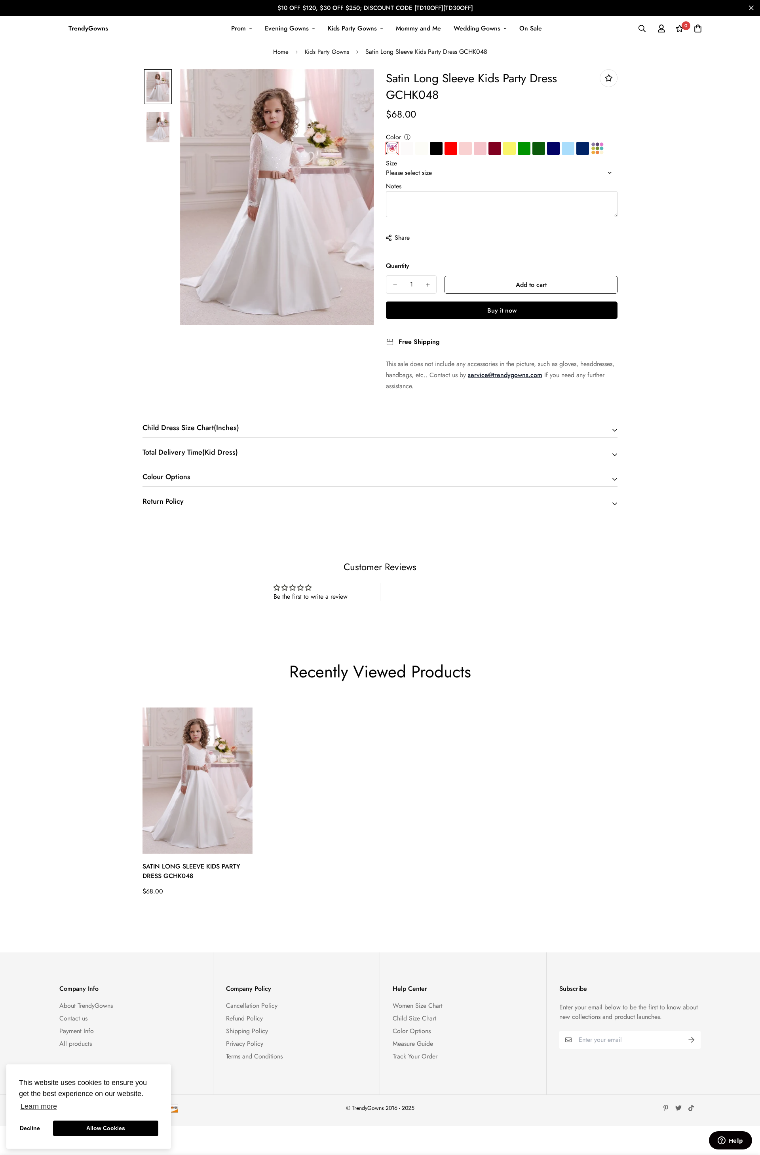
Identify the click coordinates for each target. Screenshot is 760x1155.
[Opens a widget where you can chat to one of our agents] (730, 1141)
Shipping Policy (247, 1031)
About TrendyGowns (86, 1005)
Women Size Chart (418, 1005)
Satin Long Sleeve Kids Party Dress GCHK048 (191, 871)
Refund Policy (244, 1018)
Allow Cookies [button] (105, 1128)
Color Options (412, 1031)
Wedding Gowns (477, 28)
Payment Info (76, 1031)
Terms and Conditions (254, 1056)
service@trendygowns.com (505, 374)
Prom (238, 28)
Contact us (73, 1018)
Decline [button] (30, 1128)
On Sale (530, 28)
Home (281, 51)
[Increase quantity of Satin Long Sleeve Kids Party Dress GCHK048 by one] (427, 285)
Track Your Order (415, 1056)
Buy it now (502, 310)
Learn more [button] (39, 1106)
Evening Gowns (287, 28)
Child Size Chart (414, 1018)
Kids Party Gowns (352, 28)
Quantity (397, 265)
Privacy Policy (244, 1043)
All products (75, 1043)
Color (393, 137)
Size (391, 163)
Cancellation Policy (251, 1005)
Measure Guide (413, 1043)
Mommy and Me (418, 28)
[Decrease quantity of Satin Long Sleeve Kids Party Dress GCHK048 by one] (394, 285)
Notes (393, 186)
